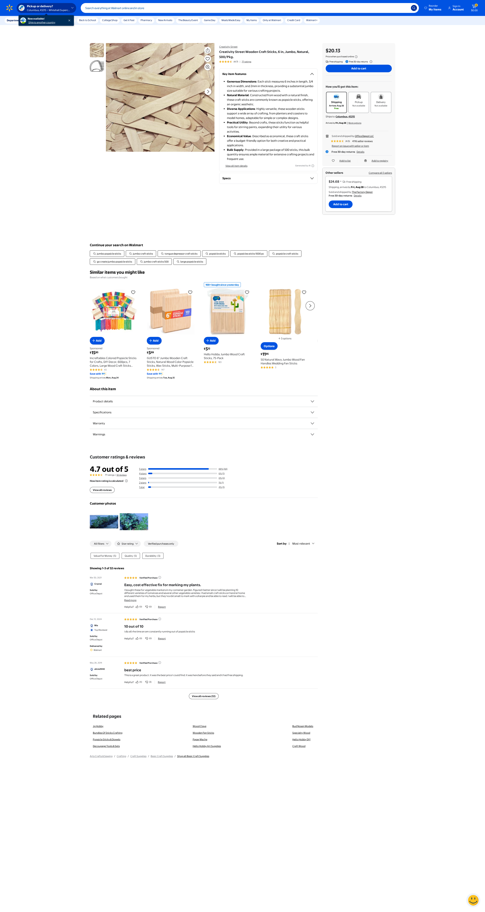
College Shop (109, 20)
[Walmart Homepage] (9, 8)
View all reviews (102, 489)
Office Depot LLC (364, 136)
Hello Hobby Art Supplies (207, 746)
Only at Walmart (272, 20)
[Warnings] (312, 434)
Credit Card (293, 20)
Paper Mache (200, 739)
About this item (103, 389)
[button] (433, 8)
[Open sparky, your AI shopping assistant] (473, 900)
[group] (235, 61)
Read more (130, 600)
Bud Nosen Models (302, 726)
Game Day (209, 20)
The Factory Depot (362, 191)
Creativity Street (228, 46)
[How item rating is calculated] (126, 480)
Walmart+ (312, 20)
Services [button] (38, 20)
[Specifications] (312, 412)
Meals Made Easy (230, 20)
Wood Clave (199, 726)
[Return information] (370, 61)
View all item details (236, 165)
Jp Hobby (98, 726)
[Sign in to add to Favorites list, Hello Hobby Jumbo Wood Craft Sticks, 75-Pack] (247, 292)
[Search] (414, 8)
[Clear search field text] (405, 8)
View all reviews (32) (204, 696)
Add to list (345, 160)
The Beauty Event (188, 20)
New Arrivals (165, 20)
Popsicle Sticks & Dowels (106, 739)
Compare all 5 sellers (380, 172)
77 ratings (246, 62)
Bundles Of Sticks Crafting (107, 732)
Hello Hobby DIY (301, 739)
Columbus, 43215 (345, 116)
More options (354, 123)
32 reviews (122, 475)
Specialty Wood (301, 732)
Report (162, 606)
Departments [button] (14, 20)
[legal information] (356, 56)
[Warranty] (312, 423)
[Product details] (312, 401)
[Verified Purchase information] (159, 577)
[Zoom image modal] (207, 67)
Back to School (87, 20)
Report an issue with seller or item (350, 145)
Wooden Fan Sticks (203, 732)
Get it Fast (129, 20)
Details (360, 151)
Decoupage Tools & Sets (106, 746)
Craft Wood (298, 746)
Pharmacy (146, 20)
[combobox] (250, 8)
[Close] (70, 20)
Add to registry (380, 160)
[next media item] (208, 91)
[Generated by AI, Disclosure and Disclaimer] (312, 166)
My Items (251, 20)
